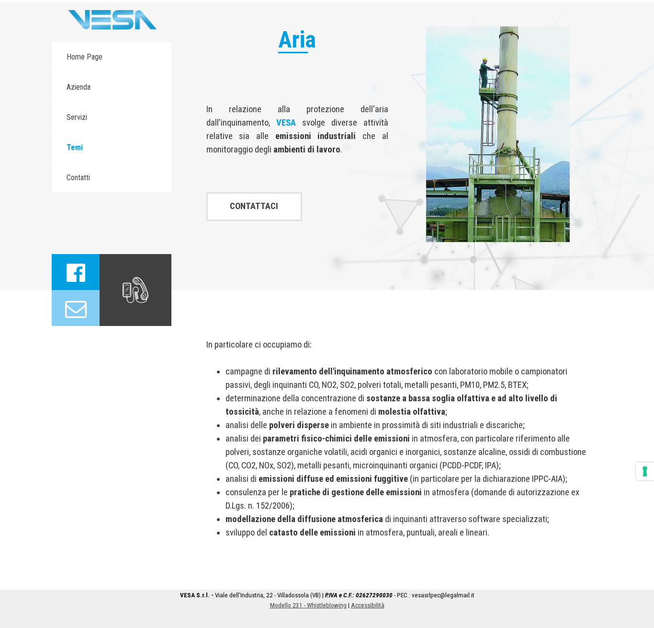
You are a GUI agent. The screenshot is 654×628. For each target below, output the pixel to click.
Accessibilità (367, 605)
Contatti (78, 177)
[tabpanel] (297, 129)
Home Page (84, 56)
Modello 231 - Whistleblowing (308, 605)
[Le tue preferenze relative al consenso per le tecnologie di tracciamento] (645, 471)
